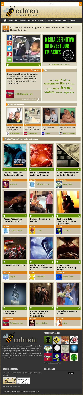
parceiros (58, 363)
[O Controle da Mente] (74, 352)
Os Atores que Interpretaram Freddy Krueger (66, 267)
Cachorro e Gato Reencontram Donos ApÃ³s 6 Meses (66, 221)
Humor (33, 226)
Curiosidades (8, 180)
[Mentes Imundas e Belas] (57, 352)
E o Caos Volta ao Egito (14, 265)
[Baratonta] (65, 361)
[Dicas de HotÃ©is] (74, 343)
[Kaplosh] (65, 343)
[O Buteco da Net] (48, 361)
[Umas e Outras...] (65, 352)
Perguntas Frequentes (53, 20)
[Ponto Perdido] (48, 343)
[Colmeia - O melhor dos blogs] (9, 16)
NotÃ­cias (7, 272)
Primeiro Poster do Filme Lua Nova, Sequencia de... (39, 313)
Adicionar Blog (25, 20)
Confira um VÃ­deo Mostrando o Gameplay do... (41, 267)
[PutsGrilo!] (57, 361)
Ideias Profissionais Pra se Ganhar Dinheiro (68, 174)
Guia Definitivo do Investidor (59, 65)
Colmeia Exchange (38, 20)
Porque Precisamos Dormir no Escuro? (13, 220)
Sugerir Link (13, 20)
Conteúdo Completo (29, 99)
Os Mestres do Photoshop (10, 312)
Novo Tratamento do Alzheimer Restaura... (40, 174)
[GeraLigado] (48, 352)
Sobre (65, 20)
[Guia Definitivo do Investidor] (59, 61)
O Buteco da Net (23, 93)
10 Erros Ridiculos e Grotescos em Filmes (13, 174)
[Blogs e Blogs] (74, 361)
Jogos (32, 272)
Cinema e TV (62, 272)
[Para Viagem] (57, 343)
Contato (72, 20)
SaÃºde (33, 180)
